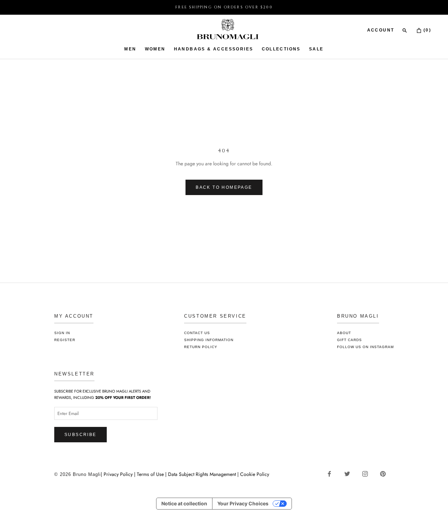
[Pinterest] (385, 473)
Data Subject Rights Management (202, 474)
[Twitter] (349, 473)
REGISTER (64, 340)
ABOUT (344, 333)
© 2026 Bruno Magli (77, 474)
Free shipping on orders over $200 (224, 7)
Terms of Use (150, 474)
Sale (316, 49)
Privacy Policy (119, 474)
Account (380, 30)
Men (130, 49)
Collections (281, 49)
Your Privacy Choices (242, 503)
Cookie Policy (254, 474)
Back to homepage (224, 187)
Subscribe (80, 434)
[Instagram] (367, 473)
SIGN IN (62, 333)
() (426, 30)
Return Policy (200, 347)
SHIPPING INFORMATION (208, 340)
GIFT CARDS (349, 340)
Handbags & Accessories (213, 49)
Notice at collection (184, 503)
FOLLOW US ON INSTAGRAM (365, 347)
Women (155, 49)
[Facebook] (332, 473)
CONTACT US (197, 333)
